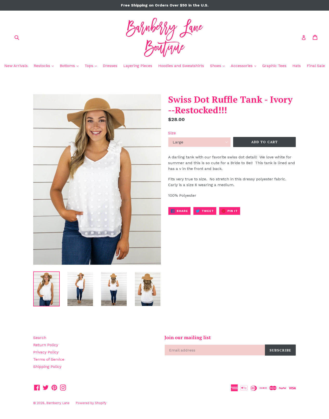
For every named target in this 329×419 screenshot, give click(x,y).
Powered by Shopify (91, 403)
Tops (92, 65)
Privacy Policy (46, 352)
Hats (296, 65)
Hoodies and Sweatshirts (181, 65)
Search (39, 337)
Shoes (218, 65)
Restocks (45, 65)
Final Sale (316, 65)
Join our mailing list (187, 337)
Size (172, 133)
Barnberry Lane (58, 403)
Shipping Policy (47, 366)
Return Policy (45, 345)
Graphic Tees (274, 65)
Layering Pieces (137, 65)
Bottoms (70, 65)
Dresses (110, 65)
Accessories (245, 65)
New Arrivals (16, 65)
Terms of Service (48, 359)
